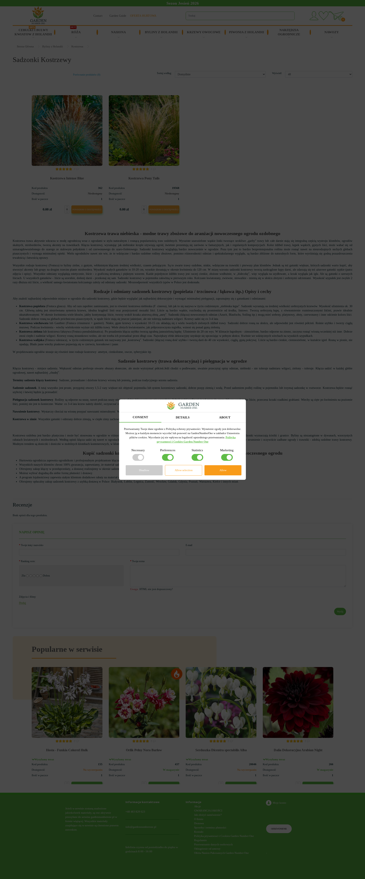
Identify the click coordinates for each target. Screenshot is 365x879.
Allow (222, 470)
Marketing (227, 450)
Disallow (144, 470)
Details (182, 417)
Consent (140, 417)
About (224, 417)
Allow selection (184, 470)
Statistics (197, 450)
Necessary (138, 450)
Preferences (167, 450)
